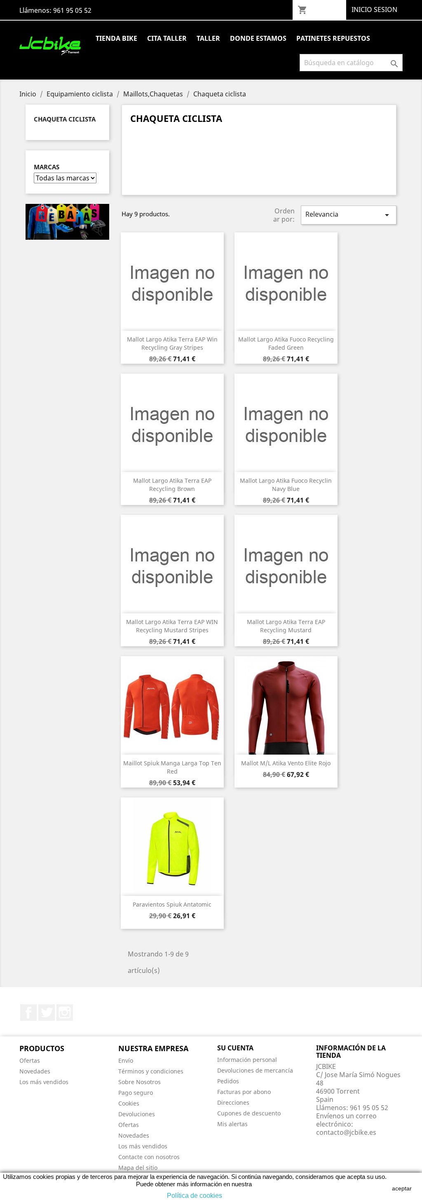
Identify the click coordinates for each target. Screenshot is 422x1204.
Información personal (247, 1060)
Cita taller (167, 38)
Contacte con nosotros (149, 1157)
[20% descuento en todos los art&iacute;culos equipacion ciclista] (67, 221)
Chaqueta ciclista (65, 119)
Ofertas (29, 1060)
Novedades (34, 1071)
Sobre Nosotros (139, 1082)
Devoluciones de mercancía (255, 1070)
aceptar (402, 1188)
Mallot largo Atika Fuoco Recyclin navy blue (286, 485)
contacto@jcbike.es (346, 1132)
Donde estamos (258, 38)
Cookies (128, 1103)
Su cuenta (235, 1047)
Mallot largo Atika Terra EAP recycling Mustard (286, 626)
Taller (208, 38)
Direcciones (233, 1102)
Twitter (46, 1012)
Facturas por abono (244, 1092)
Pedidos (228, 1081)
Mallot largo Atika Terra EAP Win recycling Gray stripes (172, 343)
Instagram (64, 1012)
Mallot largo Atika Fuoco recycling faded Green (286, 343)
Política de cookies (194, 1195)
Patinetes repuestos (333, 38)
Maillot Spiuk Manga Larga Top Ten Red (172, 767)
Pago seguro (135, 1092)
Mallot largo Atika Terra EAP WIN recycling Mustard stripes (172, 626)
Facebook (28, 1012)
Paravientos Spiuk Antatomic (172, 904)
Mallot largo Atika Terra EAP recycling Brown (172, 485)
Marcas (46, 167)
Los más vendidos (43, 1082)
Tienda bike (116, 38)
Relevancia (348, 215)
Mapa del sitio (137, 1167)
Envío (125, 1060)
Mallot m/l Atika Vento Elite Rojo (286, 763)
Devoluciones (136, 1114)
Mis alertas (232, 1124)
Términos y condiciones (150, 1071)
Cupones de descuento (249, 1113)
